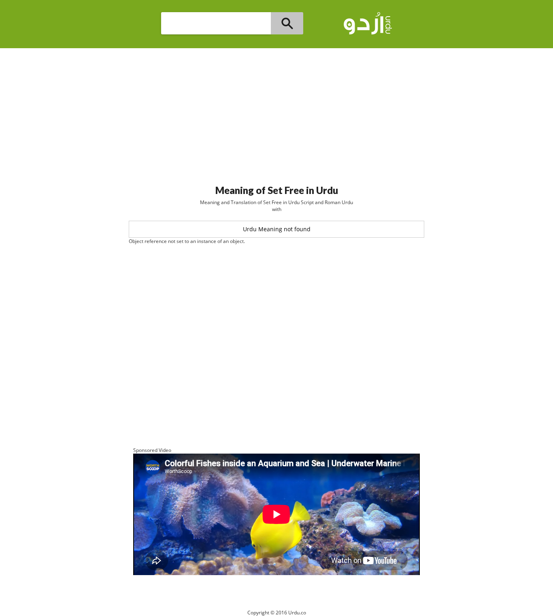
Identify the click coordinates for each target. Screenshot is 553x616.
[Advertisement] (276, 113)
